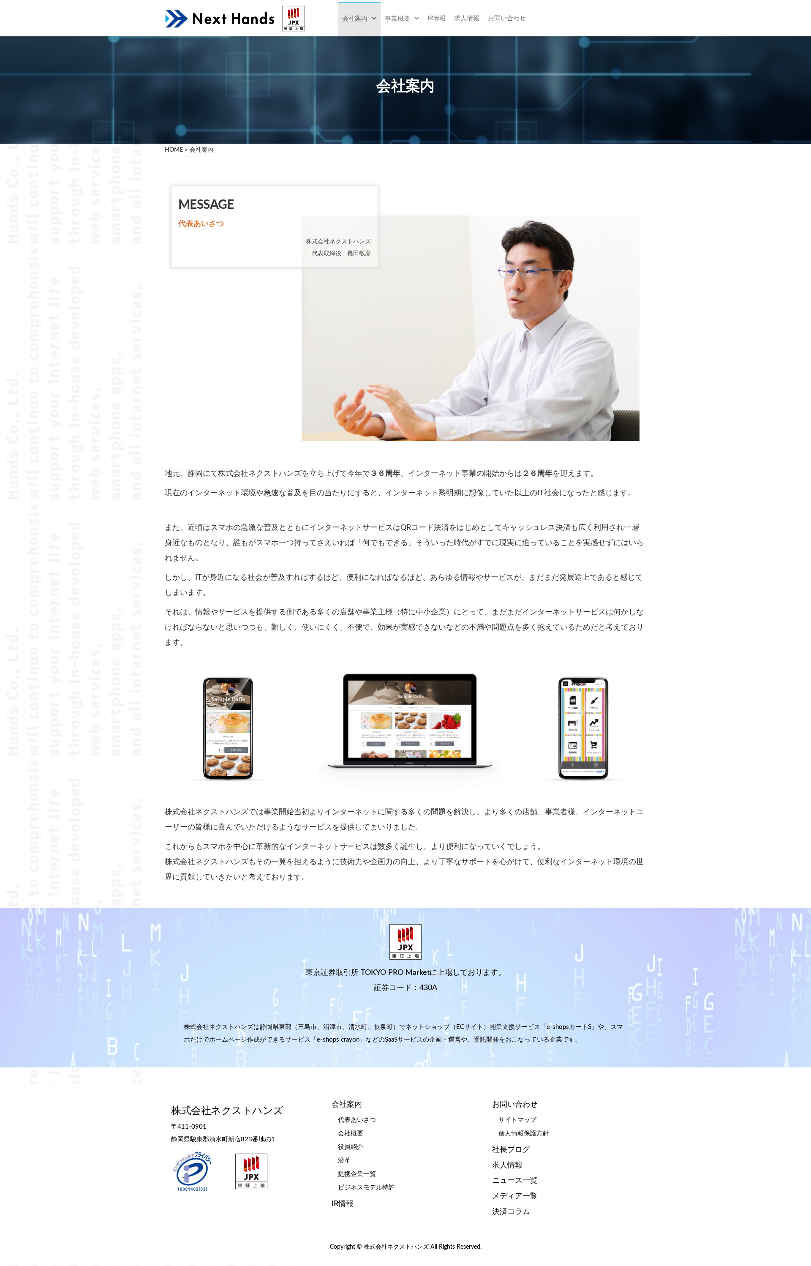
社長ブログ (511, 1150)
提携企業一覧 (357, 1174)
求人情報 (466, 18)
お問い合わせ (507, 18)
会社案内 (354, 19)
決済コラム (511, 1212)
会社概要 (350, 1133)
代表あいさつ (357, 1120)
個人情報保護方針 (523, 1133)
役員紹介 (350, 1147)
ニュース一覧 (515, 1180)
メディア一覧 (515, 1196)
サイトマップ (517, 1120)
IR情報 (436, 18)
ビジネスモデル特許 (366, 1187)
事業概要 (397, 19)
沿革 (344, 1160)
